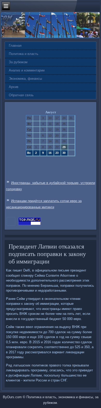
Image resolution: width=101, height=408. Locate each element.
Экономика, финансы (25, 79)
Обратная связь (21, 95)
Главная (15, 45)
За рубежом (18, 62)
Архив (13, 87)
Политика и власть (23, 54)
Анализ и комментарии (27, 70)
